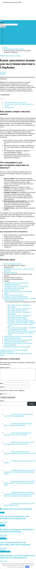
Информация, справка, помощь (10, 55)
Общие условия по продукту (13, 295)
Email (2, 387)
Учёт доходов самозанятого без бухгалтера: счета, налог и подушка (15, 543)
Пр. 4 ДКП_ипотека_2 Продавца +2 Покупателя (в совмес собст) (19, 316)
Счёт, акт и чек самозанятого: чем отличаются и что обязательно (14, 517)
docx (24, 341)
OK (27, 567)
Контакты (7, 38)
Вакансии (7, 42)
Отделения (7, 33)
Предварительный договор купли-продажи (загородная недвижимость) (18, 340)
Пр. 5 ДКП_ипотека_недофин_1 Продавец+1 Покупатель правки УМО (20, 319)
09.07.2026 (3, 522)
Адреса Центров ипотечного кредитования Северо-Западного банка (18, 337)
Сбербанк (7, 30)
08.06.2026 (3, 561)
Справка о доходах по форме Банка (15, 296)
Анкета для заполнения (11, 289)
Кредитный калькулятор (12, 40)
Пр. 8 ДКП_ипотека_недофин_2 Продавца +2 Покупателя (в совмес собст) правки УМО (22, 332)
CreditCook (6, 6)
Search (2, 22)
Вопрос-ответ (8, 35)
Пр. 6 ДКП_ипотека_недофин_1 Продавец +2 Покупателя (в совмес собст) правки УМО (22, 324)
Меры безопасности (10, 272)
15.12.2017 (3, 72)
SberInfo (2, 74)
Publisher (3, 524)
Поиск (2, 401)
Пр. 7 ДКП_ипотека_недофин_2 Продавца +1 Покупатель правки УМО (22, 328)
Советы (2, 525)
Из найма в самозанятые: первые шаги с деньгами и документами (17, 530)
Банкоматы (7, 32)
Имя (1, 383)
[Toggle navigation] (1, 21)
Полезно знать (9, 107)
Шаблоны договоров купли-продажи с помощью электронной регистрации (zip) (20, 299)
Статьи (2, 512)
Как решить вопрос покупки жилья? (15, 102)
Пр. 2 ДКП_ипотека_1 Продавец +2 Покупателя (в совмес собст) (19, 309)
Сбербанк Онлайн (10, 44)
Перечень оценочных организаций (15, 346)
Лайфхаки (3, 538)
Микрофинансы (5, 551)
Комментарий (5, 367)
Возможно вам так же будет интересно (16, 509)
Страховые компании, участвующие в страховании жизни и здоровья (16, 287)
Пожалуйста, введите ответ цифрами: (12, 390)
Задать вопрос (12, 37)
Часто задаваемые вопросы (13, 263)
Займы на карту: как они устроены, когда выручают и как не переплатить (17, 556)
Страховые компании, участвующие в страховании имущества (16, 283)
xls (28, 346)
